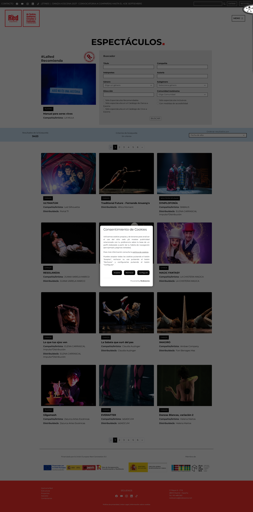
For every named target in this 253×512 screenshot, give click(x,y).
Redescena (145, 281)
